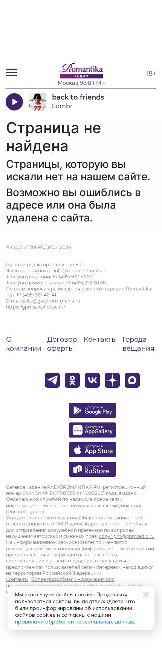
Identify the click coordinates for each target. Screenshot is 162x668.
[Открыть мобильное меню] (11, 72)
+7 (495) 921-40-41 (36, 295)
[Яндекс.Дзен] (112, 380)
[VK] (92, 380)
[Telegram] (52, 380)
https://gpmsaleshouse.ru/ (35, 307)
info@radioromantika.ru (81, 270)
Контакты (100, 339)
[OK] (72, 380)
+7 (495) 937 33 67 (72, 276)
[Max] (132, 380)
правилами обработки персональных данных (74, 621)
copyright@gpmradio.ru (126, 536)
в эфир (134, 101)
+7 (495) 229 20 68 (86, 283)
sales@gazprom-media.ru (51, 301)
